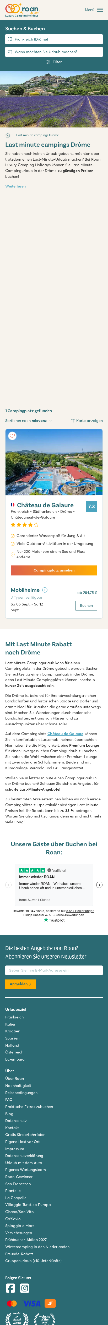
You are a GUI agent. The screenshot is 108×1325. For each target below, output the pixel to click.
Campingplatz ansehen (54, 570)
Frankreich (14, 1017)
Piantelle (13, 1190)
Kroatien (12, 1031)
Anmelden (19, 984)
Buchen (86, 605)
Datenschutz (16, 1120)
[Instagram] (24, 1289)
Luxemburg (15, 1059)
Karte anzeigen (89, 420)
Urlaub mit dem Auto (23, 1162)
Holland (12, 1045)
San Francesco (18, 1183)
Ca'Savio (13, 1218)
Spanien (12, 1038)
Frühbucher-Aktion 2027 (26, 1239)
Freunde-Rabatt (19, 1254)
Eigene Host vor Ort (22, 1141)
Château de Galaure (65, 733)
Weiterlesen (15, 186)
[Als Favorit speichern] (12, 436)
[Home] (7, 135)
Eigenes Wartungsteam (25, 1169)
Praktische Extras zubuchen (29, 1106)
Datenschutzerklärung (24, 1155)
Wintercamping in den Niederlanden (37, 1246)
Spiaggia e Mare (20, 1225)
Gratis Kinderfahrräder (25, 1134)
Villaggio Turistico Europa (28, 1204)
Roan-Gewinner (19, 1176)
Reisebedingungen (21, 1092)
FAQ (9, 1099)
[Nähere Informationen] (44, 590)
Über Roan (14, 1078)
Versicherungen (18, 1232)
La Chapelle (15, 1197)
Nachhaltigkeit (18, 1085)
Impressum (14, 1148)
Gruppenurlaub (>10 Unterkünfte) (33, 1260)
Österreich (14, 1052)
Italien (10, 1024)
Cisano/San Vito (19, 1211)
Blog (9, 1113)
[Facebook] (10, 1289)
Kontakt (12, 1127)
